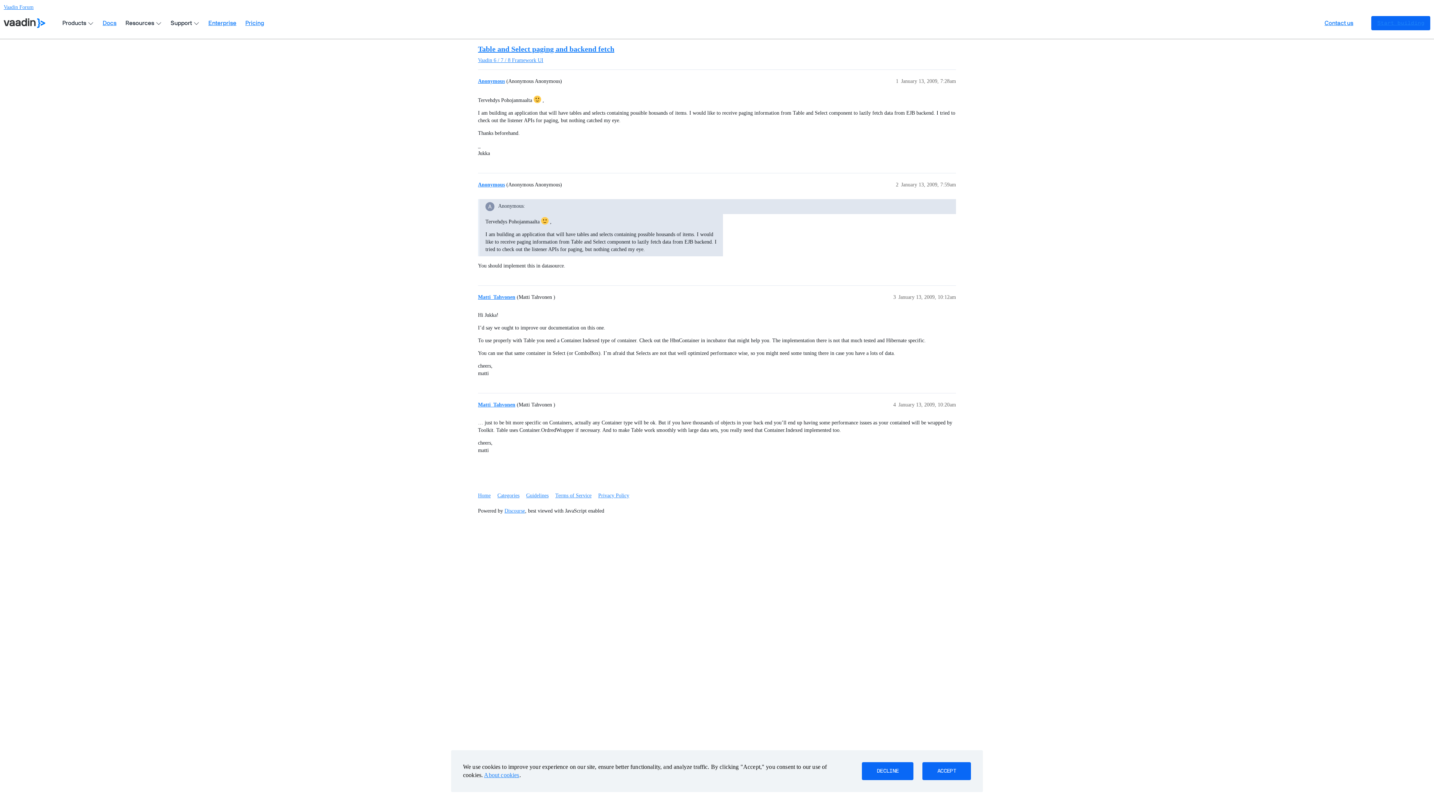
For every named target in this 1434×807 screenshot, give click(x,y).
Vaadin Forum (19, 7)
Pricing (254, 23)
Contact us (1339, 23)
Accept (946, 771)
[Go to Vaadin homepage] (24, 23)
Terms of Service (573, 495)
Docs (110, 23)
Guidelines (537, 495)
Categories (508, 495)
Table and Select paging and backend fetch (546, 49)
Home (484, 495)
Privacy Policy (613, 495)
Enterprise (222, 23)
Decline (887, 771)
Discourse (515, 511)
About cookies (501, 775)
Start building (1400, 23)
